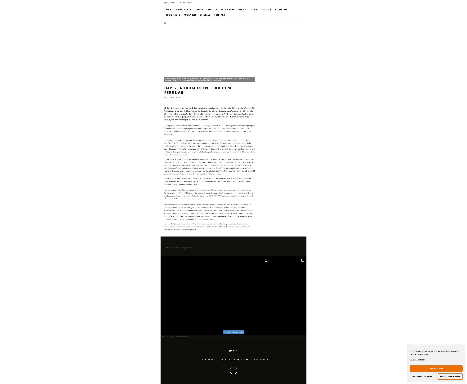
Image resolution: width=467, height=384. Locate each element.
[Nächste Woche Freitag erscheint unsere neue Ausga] (179, 311)
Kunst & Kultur (207, 9)
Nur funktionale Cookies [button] (422, 376)
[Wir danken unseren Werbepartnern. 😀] (251, 275)
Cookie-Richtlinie (417, 360)
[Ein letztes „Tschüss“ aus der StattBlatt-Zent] (215, 275)
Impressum (207, 359)
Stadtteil (281, 9)
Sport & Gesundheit (233, 9)
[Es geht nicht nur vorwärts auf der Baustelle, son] (179, 275)
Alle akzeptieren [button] (436, 368)
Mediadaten (261, 359)
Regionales (173, 15)
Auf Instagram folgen (235, 332)
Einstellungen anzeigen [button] (450, 376)
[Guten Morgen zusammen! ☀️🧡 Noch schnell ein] (251, 311)
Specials (205, 15)
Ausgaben (190, 15)
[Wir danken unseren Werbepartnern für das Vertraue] (288, 275)
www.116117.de (238, 190)
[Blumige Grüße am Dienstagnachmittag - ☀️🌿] (288, 311)
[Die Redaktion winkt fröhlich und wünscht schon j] (215, 311)
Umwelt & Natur (260, 9)
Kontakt (219, 15)
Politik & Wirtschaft (179, 9)
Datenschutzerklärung (234, 359)
